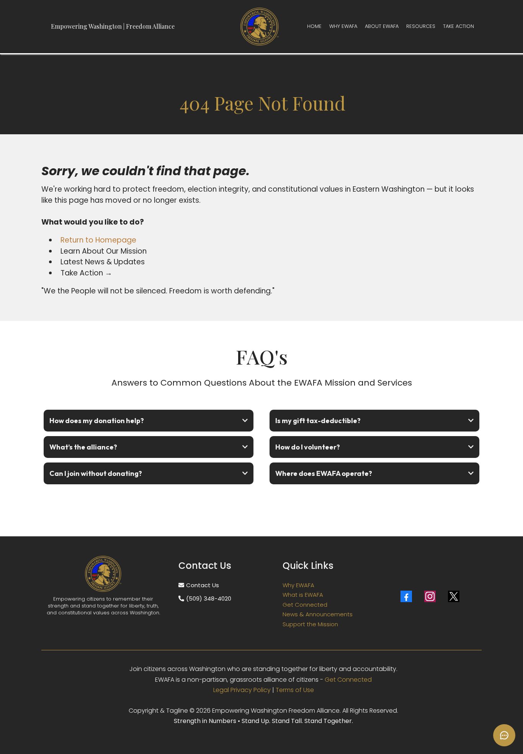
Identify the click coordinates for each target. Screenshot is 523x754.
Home (314, 26)
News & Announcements (318, 614)
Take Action (458, 26)
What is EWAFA (303, 595)
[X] (454, 596)
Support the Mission (310, 624)
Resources (420, 26)
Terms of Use (295, 690)
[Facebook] (406, 596)
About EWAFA (382, 26)
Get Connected (305, 605)
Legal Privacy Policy (242, 690)
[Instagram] (430, 596)
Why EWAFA (343, 26)
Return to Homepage (98, 240)
